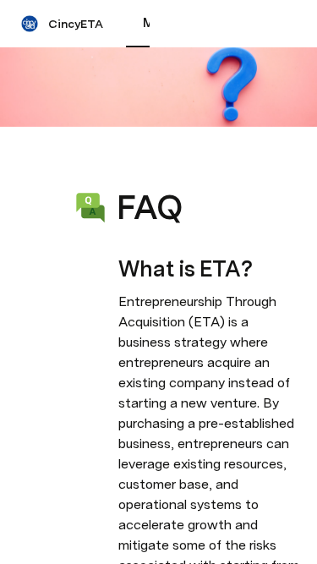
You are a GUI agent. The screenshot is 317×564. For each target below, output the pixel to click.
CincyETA (75, 23)
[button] (127, 169)
